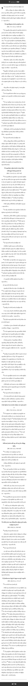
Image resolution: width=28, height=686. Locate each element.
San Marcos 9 (13, 2)
